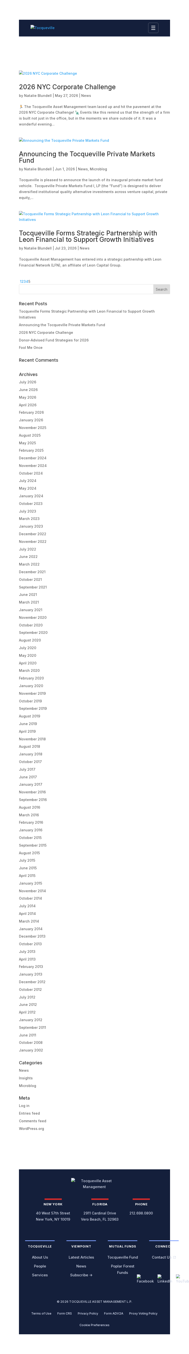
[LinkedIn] (165, 1279)
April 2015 (27, 875)
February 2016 (31, 822)
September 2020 (33, 632)
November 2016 (32, 792)
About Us (40, 1257)
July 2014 (27, 906)
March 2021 (29, 602)
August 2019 (29, 716)
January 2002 (31, 1050)
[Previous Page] (19, 281)
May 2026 (27, 397)
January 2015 (30, 883)
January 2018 (30, 754)
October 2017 (30, 762)
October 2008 (31, 1042)
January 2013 (30, 974)
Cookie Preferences (94, 1325)
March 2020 (29, 670)
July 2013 (27, 951)
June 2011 (27, 1035)
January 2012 (30, 1020)
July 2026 (27, 382)
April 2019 (27, 731)
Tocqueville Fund (122, 1257)
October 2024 (31, 473)
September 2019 (33, 708)
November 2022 (33, 541)
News (86, 95)
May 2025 (27, 443)
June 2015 (28, 868)
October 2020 (31, 625)
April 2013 (27, 959)
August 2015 (29, 853)
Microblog (98, 169)
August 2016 (29, 807)
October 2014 (30, 898)
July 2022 (27, 549)
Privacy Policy (88, 1313)
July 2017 (27, 769)
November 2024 (33, 465)
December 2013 (32, 936)
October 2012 (30, 989)
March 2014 (29, 921)
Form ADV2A (113, 1313)
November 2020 (33, 617)
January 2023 (31, 526)
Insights (26, 1078)
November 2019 (32, 693)
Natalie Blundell (38, 95)
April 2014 (27, 913)
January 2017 (30, 784)
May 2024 (27, 488)
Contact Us (162, 1257)
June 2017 (28, 777)
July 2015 (27, 860)
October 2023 (31, 503)
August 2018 (29, 746)
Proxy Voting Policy (143, 1313)
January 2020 (31, 686)
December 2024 (33, 458)
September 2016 (33, 800)
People (40, 1266)
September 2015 (33, 845)
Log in (24, 1106)
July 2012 (27, 997)
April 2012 (27, 1012)
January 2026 (31, 420)
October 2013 (30, 944)
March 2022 (29, 564)
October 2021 (30, 579)
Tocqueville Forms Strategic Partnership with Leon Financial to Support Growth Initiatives (88, 236)
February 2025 (31, 450)
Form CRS (64, 1313)
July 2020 (27, 648)
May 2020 (27, 655)
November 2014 (32, 891)
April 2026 (27, 405)
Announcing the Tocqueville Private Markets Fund (87, 157)
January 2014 (31, 929)
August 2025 (30, 435)
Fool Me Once (31, 347)
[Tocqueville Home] (94, 1184)
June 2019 (28, 724)
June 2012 (28, 1004)
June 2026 (28, 390)
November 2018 (32, 739)
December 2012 (32, 982)
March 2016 (29, 815)
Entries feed (29, 1113)
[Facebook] (145, 1279)
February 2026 (31, 412)
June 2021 (28, 594)
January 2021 (30, 610)
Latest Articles (81, 1257)
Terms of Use (41, 1313)
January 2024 (31, 496)
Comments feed (32, 1121)
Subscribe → (81, 1275)
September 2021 (33, 587)
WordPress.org (31, 1128)
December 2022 (32, 534)
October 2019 (30, 701)
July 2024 (27, 481)
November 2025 (32, 428)
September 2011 (32, 1027)
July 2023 (27, 511)
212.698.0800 (141, 1213)
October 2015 (30, 838)
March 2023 (29, 519)
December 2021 (32, 572)
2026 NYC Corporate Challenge (67, 87)
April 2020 (27, 663)
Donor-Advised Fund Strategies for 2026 (54, 340)
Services (40, 1275)
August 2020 (30, 640)
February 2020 (31, 678)
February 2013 (31, 966)
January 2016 (30, 830)
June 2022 (28, 556)
